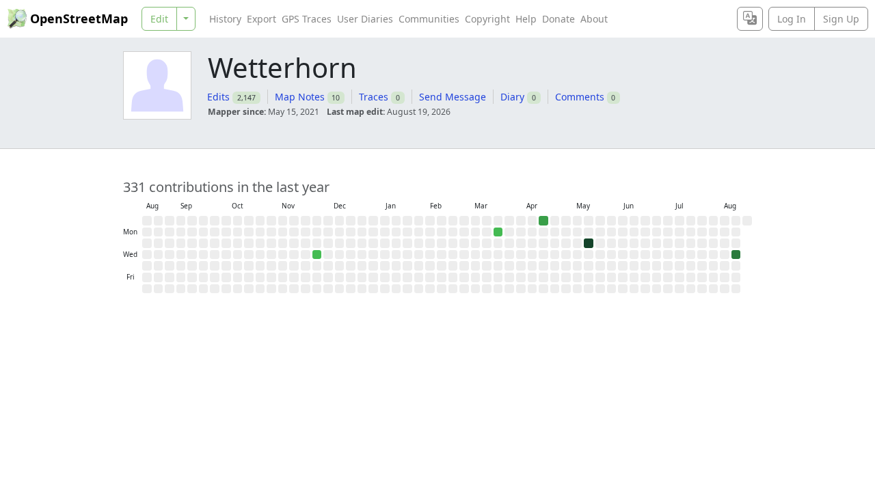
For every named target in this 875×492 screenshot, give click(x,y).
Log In (791, 18)
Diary (512, 96)
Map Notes (300, 96)
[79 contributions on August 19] (736, 255)
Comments (579, 96)
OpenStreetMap (79, 18)
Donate (558, 18)
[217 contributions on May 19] (588, 243)
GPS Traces (307, 18)
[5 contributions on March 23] (498, 232)
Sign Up (841, 18)
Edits (218, 96)
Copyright (487, 18)
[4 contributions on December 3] (317, 255)
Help (526, 18)
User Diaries (365, 18)
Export (261, 18)
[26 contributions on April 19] (543, 221)
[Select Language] (750, 19)
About (594, 18)
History (225, 18)
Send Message (452, 96)
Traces (373, 96)
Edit (159, 18)
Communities (429, 18)
